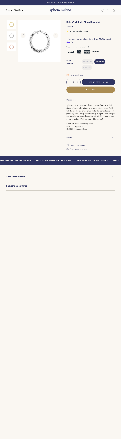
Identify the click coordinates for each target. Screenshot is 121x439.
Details (69, 137)
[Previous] (7, 3)
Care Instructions (15, 176)
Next (55, 35)
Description (71, 99)
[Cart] (113, 10)
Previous (23, 35)
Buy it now (90, 89)
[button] (8, 10)
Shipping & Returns (16, 186)
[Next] (114, 3)
